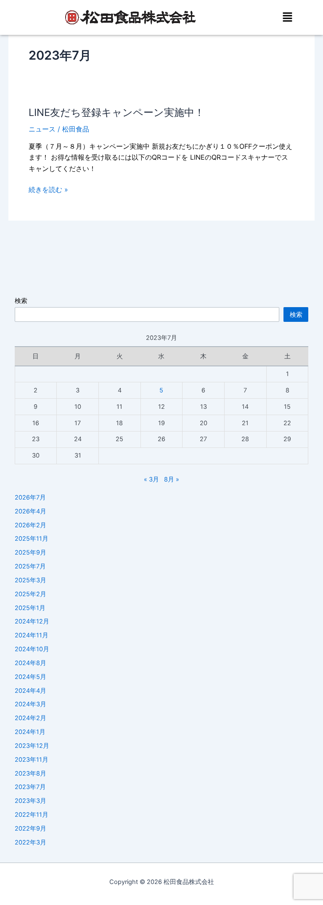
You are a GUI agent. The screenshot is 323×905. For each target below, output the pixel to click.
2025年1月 (30, 608)
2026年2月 (30, 525)
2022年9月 (30, 828)
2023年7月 (30, 787)
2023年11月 (31, 759)
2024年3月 (30, 704)
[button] (287, 17)
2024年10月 (32, 649)
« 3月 (151, 479)
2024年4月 (30, 691)
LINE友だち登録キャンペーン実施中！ (116, 112)
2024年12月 (32, 621)
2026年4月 (30, 511)
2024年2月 (30, 718)
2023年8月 (30, 773)
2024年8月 (30, 663)
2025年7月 (30, 566)
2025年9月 (30, 552)
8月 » (171, 479)
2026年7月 (30, 497)
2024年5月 (30, 677)
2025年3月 (30, 580)
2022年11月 (31, 814)
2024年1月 (30, 732)
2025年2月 (30, 594)
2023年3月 (30, 801)
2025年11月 (31, 538)
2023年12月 (32, 746)
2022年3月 (30, 842)
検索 (21, 301)
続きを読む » (48, 189)
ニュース (42, 129)
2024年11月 (31, 635)
